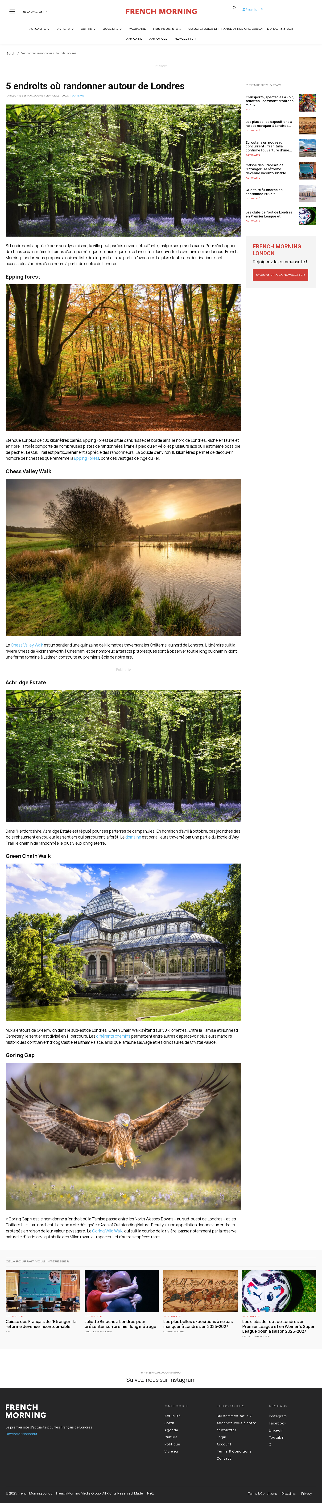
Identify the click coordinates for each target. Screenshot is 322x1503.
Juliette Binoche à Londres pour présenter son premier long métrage (120, 1324)
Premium (252, 9)
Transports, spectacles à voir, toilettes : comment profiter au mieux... (271, 101)
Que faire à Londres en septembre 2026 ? (264, 192)
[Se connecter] (243, 9)
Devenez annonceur (21, 1434)
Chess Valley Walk (27, 645)
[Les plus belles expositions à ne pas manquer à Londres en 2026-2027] (307, 125)
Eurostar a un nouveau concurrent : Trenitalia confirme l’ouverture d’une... (269, 146)
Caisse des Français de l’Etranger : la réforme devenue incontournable (266, 169)
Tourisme (77, 96)
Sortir (11, 53)
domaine (133, 837)
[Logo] (161, 11)
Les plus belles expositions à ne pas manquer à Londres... (269, 123)
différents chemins (113, 1036)
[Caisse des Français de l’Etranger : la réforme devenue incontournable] (307, 171)
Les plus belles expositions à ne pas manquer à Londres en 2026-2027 (198, 1324)
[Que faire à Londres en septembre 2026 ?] (307, 193)
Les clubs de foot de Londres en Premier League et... (269, 214)
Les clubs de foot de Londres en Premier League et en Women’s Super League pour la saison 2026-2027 (278, 1326)
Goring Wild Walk (107, 1231)
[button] (235, 8)
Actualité (253, 130)
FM (8, 1331)
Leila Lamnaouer (98, 1331)
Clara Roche (173, 1331)
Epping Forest (86, 458)
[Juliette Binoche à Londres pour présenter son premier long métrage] (122, 1291)
